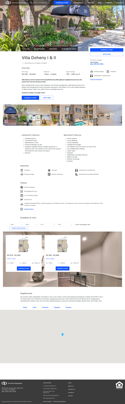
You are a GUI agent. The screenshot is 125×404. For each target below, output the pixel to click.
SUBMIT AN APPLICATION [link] (19, 229)
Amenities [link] (53, 49)
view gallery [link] (110, 114)
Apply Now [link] (106, 54)
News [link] (99, 3)
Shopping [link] (57, 307)
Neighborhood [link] (39, 49)
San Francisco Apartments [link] (50, 388)
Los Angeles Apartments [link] (49, 385)
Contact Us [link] (71, 389)
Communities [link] (77, 3)
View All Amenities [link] (96, 79)
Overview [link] (26, 49)
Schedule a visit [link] (62, 3)
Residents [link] (108, 3)
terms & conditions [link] (60, 401)
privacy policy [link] (47, 401)
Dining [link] (25, 307)
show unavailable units (83, 224)
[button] (15, 115)
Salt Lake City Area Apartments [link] (51, 395)
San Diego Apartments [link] (49, 398)
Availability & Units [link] (69, 49)
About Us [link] (91, 3)
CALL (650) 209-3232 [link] (9, 391)
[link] (16, 2)
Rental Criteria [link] (29, 209)
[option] (62, 259)
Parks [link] (34, 307)
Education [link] (45, 307)
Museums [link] (68, 307)
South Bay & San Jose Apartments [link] (49, 392)
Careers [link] (70, 396)
